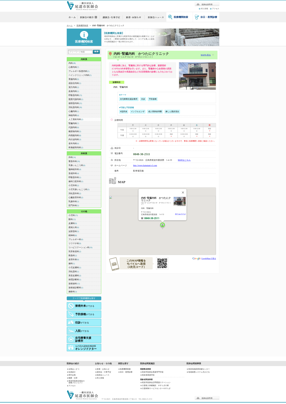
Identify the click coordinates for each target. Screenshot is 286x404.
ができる (84, 305)
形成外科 (74, 173)
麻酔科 (73, 292)
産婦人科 (74, 227)
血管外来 (74, 259)
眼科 (72, 219)
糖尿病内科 (75, 131)
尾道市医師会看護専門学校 (152, 372)
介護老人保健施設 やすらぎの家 (155, 385)
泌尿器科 (74, 231)
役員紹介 (72, 372)
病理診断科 (75, 279)
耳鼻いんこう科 (77, 165)
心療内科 (74, 67)
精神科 (73, 235)
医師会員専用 (207, 4)
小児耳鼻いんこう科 (79, 189)
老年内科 (74, 143)
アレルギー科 (76, 239)
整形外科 (74, 161)
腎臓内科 (74, 123)
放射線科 (74, 283)
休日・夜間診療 (208, 17)
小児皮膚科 (75, 267)
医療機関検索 (181, 17)
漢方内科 (74, 87)
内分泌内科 (75, 139)
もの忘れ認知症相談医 (86, 347)
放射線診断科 (76, 287)
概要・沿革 (73, 378)
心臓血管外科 (76, 197)
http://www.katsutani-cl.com (145, 165)
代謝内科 (74, 127)
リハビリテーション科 (80, 247)
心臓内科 (74, 111)
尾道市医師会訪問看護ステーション (156, 382)
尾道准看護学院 (148, 375)
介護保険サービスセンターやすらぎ (156, 388)
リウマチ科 (75, 243)
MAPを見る (206, 55)
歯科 (72, 263)
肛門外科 (74, 205)
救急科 (73, 255)
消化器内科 (75, 107)
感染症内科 (75, 83)
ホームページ (180, 214)
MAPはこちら (184, 160)
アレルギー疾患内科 (79, 71)
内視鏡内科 (75, 135)
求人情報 (204, 9)
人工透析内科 (76, 119)
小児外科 (74, 185)
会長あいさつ (74, 369)
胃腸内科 (74, 79)
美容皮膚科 (75, 275)
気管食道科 (75, 251)
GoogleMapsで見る (208, 258)
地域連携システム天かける (199, 372)
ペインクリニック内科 (80, 75)
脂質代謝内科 (76, 99)
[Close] (182, 192)
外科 (72, 157)
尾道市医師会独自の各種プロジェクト (77, 382)
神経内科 (74, 115)
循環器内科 (75, 103)
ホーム (70, 26)
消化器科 (74, 271)
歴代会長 (72, 375)
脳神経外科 (75, 169)
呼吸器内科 (75, 95)
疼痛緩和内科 (76, 147)
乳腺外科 (74, 201)
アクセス (215, 9)
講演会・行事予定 (104, 372)
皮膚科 (73, 223)
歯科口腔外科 (76, 181)
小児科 (73, 215)
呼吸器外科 (75, 177)
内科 (72, 63)
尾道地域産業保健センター (199, 369)
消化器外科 (75, 193)
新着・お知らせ (103, 369)
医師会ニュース (103, 375)
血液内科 (74, 91)
